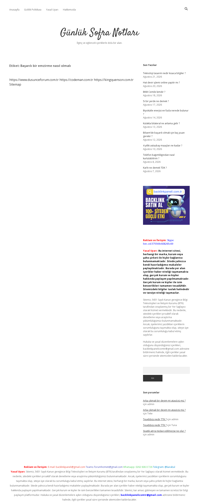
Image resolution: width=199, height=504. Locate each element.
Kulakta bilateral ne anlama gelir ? (161, 123)
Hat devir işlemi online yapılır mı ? (161, 82)
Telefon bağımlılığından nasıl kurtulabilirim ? (159, 156)
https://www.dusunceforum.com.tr (34, 80)
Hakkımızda (69, 9)
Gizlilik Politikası (32, 9)
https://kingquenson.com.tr (114, 80)
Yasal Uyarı (52, 9)
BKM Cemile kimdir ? (154, 92)
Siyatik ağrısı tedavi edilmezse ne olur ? (164, 431)
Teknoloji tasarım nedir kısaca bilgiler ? (164, 73)
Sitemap (15, 84)
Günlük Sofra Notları (99, 33)
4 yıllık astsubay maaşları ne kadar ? (162, 145)
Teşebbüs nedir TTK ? (155, 419)
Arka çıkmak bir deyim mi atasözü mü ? (164, 400)
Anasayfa (14, 9)
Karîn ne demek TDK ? (155, 167)
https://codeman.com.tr (76, 80)
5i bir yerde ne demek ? (156, 101)
